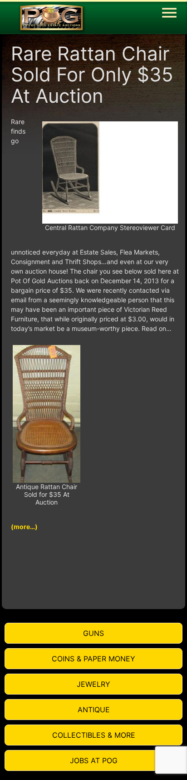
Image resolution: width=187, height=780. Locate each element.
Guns (93, 633)
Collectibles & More (93, 735)
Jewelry (93, 684)
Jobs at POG (94, 760)
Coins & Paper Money (93, 658)
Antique (94, 709)
